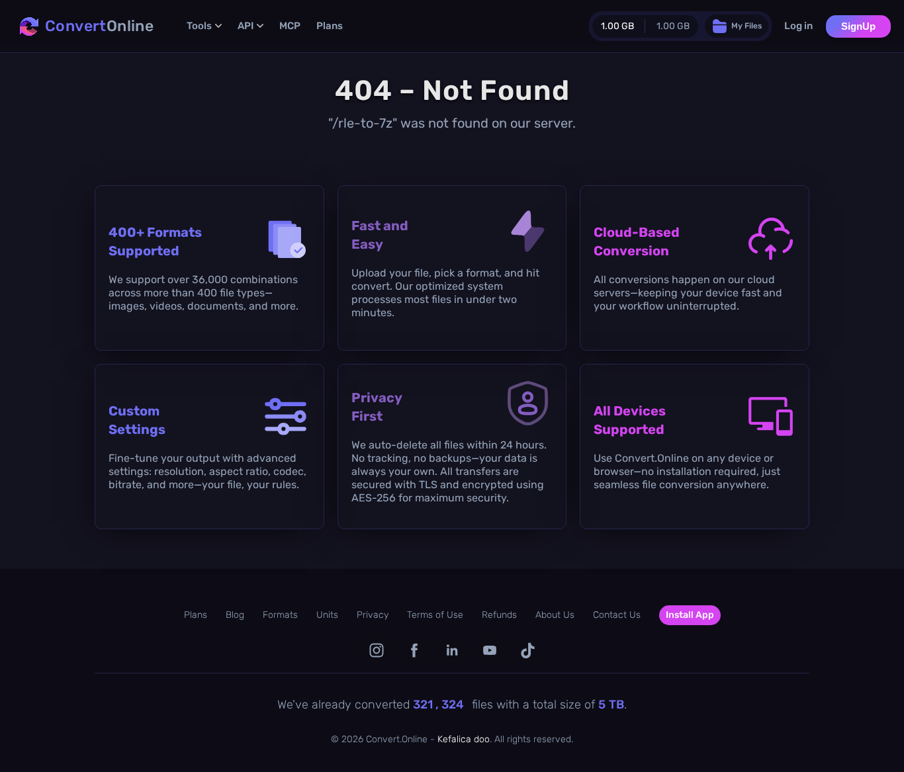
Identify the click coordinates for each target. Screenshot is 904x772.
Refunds (499, 615)
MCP (289, 26)
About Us (554, 615)
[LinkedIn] (452, 650)
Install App (690, 615)
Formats (280, 615)
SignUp (858, 26)
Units (327, 615)
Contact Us (617, 615)
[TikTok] (528, 650)
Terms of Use (435, 615)
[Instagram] (377, 650)
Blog (235, 615)
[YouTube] (490, 650)
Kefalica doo (463, 739)
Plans (329, 26)
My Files (746, 25)
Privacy (372, 615)
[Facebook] (414, 650)
